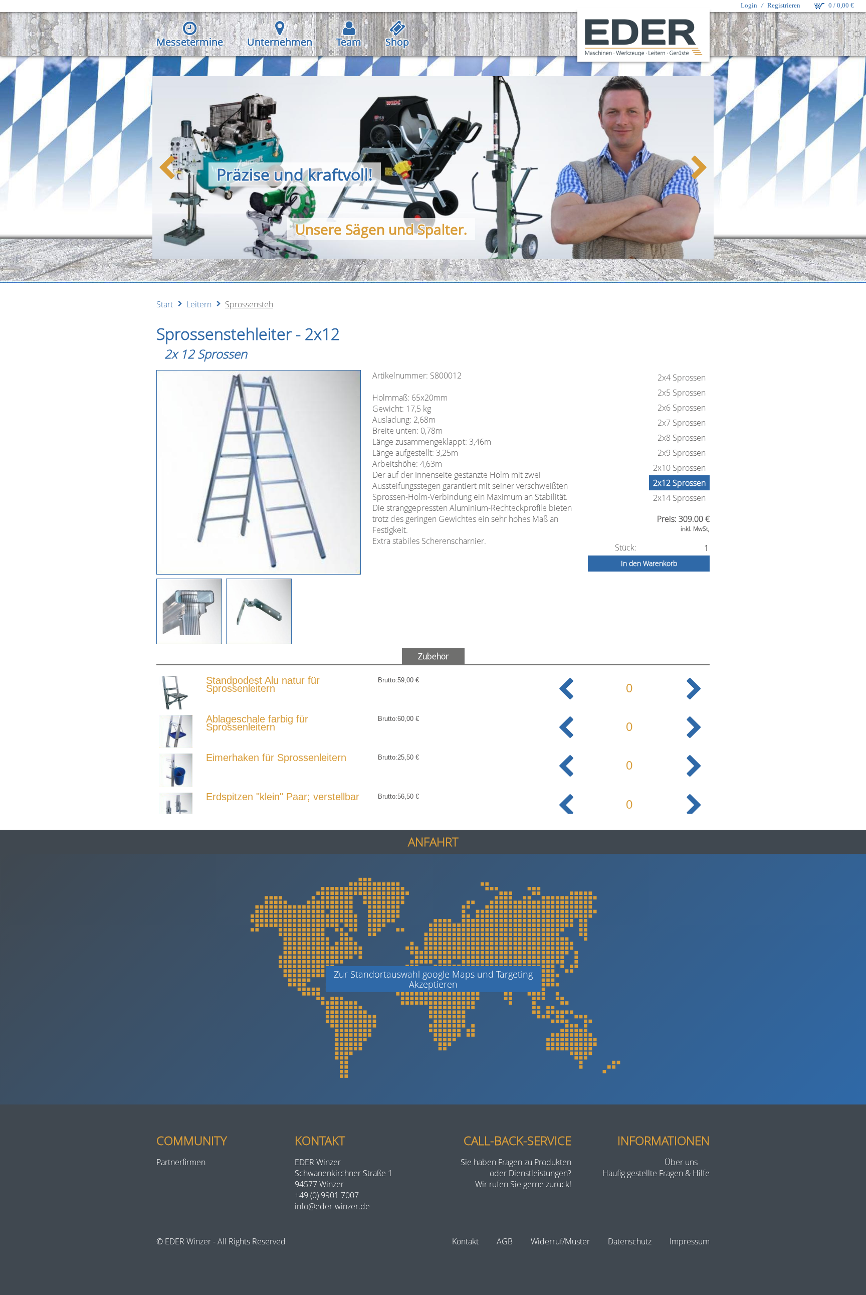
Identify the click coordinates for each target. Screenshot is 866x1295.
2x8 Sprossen (682, 437)
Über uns (681, 1162)
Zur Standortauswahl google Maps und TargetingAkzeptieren (433, 979)
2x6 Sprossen (682, 407)
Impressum (690, 1241)
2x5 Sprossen (682, 392)
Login (749, 5)
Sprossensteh (249, 304)
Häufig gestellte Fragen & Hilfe (656, 1173)
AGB (505, 1241)
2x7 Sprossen (682, 422)
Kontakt (465, 1241)
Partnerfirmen (180, 1162)
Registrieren (783, 5)
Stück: (625, 547)
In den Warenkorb (649, 563)
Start (164, 304)
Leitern (198, 304)
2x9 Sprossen (682, 452)
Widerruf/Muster (560, 1241)
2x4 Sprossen (682, 377)
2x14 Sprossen (679, 497)
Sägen (365, 229)
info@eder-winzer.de (332, 1206)
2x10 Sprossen (679, 467)
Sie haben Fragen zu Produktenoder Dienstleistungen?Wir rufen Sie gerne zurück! (516, 1173)
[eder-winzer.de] (643, 37)
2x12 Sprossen (679, 482)
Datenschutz (630, 1241)
